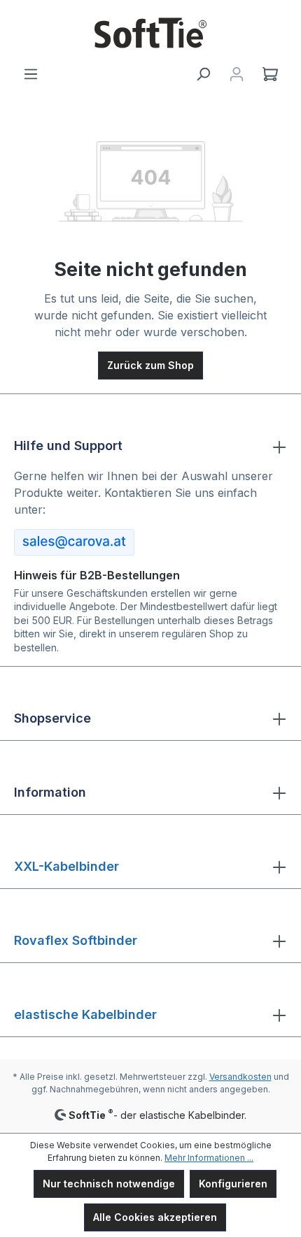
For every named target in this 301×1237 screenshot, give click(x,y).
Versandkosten (240, 1076)
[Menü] (31, 74)
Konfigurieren (233, 1183)
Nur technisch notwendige (109, 1183)
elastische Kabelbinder (85, 1014)
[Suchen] (203, 74)
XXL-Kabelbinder (66, 866)
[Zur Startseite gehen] (150, 33)
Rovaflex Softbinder (75, 940)
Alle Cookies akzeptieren (155, 1217)
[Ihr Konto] (236, 74)
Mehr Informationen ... (208, 1157)
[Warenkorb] (270, 74)
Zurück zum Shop (150, 365)
